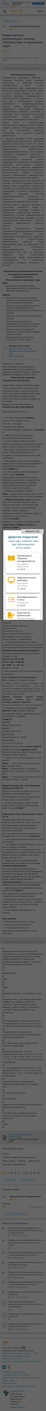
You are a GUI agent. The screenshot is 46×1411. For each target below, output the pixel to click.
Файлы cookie (8, 1380)
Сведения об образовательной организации (22, 1361)
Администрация (9, 1383)
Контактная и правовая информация (18, 1386)
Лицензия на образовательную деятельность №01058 (16, 1357)
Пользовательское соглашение (16, 1375)
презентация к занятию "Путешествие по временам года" (22, 352)
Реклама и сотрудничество (14, 1372)
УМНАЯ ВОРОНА (17, 1391)
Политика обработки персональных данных (21, 1377)
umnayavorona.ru (17, 1407)
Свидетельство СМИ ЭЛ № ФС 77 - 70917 (20, 1353)
